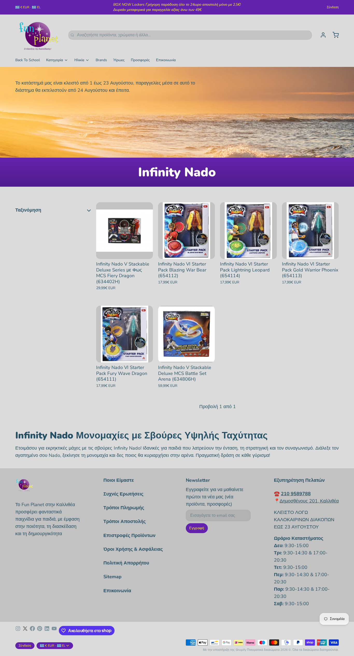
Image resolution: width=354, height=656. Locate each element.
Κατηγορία (54, 60)
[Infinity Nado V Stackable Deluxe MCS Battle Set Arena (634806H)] (186, 334)
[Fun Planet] (38, 35)
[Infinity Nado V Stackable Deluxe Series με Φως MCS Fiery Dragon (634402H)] (124, 230)
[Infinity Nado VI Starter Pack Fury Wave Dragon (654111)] (124, 334)
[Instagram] (17, 630)
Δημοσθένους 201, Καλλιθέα (309, 501)
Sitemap (112, 577)
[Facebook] (32, 630)
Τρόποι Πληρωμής (123, 508)
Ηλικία (79, 60)
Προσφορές (140, 60)
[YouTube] (54, 630)
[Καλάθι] (333, 35)
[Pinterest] (39, 630)
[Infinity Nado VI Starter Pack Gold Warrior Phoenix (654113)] (310, 230)
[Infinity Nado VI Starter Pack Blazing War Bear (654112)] (186, 230)
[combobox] (190, 35)
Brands (101, 60)
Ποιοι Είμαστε (118, 480)
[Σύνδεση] (321, 35)
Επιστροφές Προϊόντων (129, 535)
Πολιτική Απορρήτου (126, 563)
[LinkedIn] (46, 630)
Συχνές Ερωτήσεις (123, 494)
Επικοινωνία (166, 60)
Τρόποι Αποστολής (124, 521)
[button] (124, 251)
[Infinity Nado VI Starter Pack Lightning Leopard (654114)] (248, 230)
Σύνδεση (333, 7)
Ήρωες (119, 60)
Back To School (27, 60)
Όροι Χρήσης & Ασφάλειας (133, 549)
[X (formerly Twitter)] (25, 630)
